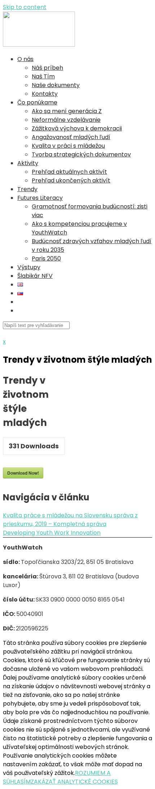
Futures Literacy (40, 198)
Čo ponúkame (37, 102)
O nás (25, 59)
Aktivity (27, 163)
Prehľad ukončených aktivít (71, 180)
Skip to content (24, 7)
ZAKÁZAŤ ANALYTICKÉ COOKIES (74, 781)
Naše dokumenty (56, 85)
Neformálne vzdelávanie (66, 120)
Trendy (27, 189)
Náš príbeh (47, 68)
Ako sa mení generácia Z (67, 111)
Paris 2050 (46, 258)
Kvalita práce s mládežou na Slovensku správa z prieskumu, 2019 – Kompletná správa (70, 519)
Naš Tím (43, 76)
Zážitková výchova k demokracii (77, 128)
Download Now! (23, 473)
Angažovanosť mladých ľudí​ (71, 137)
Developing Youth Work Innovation (52, 533)
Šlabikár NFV (35, 276)
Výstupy (28, 267)
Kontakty (45, 94)
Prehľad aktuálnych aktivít (69, 172)
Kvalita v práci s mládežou (68, 146)
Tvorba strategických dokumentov (81, 154)
